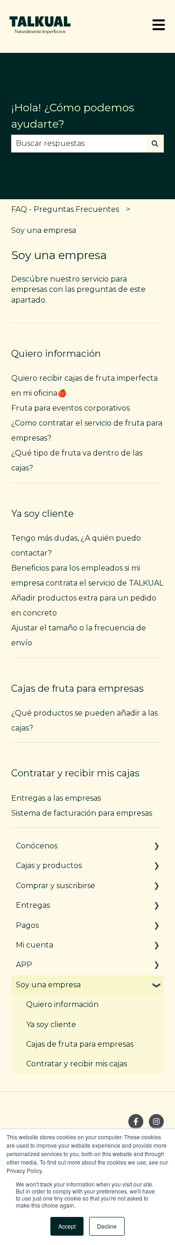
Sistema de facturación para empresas (81, 813)
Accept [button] (67, 1226)
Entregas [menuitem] (33, 905)
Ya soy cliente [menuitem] (51, 1024)
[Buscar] (155, 143)
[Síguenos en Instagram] (156, 1121)
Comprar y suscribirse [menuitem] (55, 885)
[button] (156, 846)
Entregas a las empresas (56, 798)
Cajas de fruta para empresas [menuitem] (79, 1044)
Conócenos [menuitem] (36, 845)
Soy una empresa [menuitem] (48, 984)
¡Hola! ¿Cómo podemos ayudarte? (72, 115)
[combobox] (78, 143)
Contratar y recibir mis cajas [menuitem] (76, 1063)
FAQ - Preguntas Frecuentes (65, 209)
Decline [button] (107, 1226)
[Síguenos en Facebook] (135, 1121)
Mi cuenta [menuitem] (34, 945)
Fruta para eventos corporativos (70, 408)
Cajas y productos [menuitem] (49, 865)
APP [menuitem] (24, 964)
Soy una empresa (43, 230)
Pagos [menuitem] (27, 925)
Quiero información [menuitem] (62, 1004)
